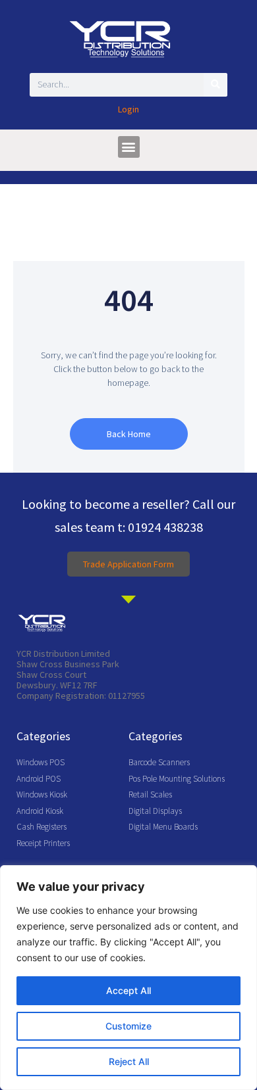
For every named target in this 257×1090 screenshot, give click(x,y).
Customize (128, 1025)
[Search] (215, 85)
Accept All (128, 990)
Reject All (129, 1061)
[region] (128, 977)
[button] (129, 147)
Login (128, 109)
